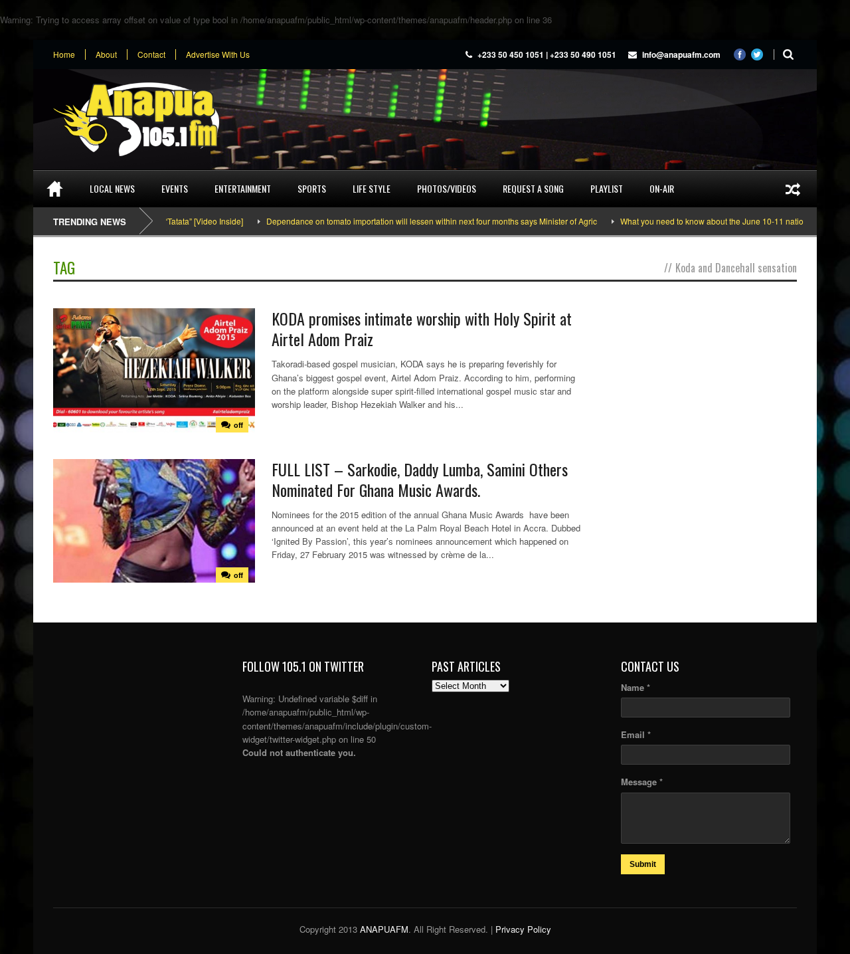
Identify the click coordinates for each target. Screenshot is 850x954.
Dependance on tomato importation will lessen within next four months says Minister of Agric (411, 221)
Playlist (606, 188)
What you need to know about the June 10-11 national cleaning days (723, 221)
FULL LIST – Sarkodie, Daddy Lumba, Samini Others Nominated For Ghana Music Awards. (420, 479)
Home (64, 54)
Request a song (533, 188)
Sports (312, 188)
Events (174, 188)
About (106, 54)
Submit (643, 864)
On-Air (661, 188)
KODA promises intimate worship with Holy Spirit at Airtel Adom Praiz (422, 328)
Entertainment (242, 188)
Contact (151, 54)
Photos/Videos (446, 188)
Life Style (371, 188)
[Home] (54, 188)
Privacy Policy (523, 929)
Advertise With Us (218, 54)
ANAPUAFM (384, 929)
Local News (112, 188)
